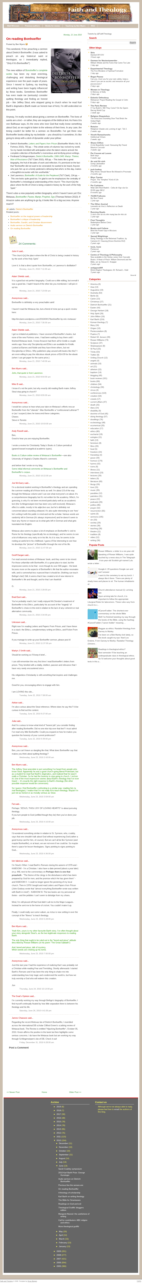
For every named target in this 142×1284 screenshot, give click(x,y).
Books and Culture (99, 228)
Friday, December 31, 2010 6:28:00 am (36, 1042)
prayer (93, 508)
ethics (93, 431)
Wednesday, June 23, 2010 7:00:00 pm (36, 954)
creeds (93, 399)
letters (93, 478)
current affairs (96, 402)
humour (94, 461)
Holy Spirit (95, 313)
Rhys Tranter (97, 177)
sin (91, 520)
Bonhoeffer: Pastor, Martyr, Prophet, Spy (35, 197)
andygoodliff (97, 268)
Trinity (93, 352)
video (93, 537)
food (92, 449)
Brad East (16, 597)
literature (94, 481)
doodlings (94, 419)
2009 (59, 1251)
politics (93, 505)
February (63, 1242)
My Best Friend (97, 198)
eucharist (94, 434)
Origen (93, 328)
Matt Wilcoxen (13, 26)
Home (44, 1092)
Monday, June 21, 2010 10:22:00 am (35, 476)
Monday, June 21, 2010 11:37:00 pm (35, 643)
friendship (95, 455)
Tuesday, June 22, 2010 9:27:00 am (35, 714)
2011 (59, 1136)
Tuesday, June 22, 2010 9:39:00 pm (35, 739)
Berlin (93, 296)
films (92, 446)
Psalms (93, 334)
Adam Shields (18, 276)
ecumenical (95, 425)
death (93, 405)
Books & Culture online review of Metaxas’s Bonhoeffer (37, 455)
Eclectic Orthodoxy (100, 97)
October (63, 1151)
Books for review (52, 26)
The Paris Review (99, 106)
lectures (94, 475)
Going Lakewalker (98, 164)
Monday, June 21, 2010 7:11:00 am (34, 269)
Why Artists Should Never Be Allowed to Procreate (111, 172)
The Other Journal (99, 204)
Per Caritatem (97, 185)
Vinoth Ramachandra (100, 135)
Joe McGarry (18, 483)
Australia (94, 293)
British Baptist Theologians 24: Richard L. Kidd (109, 270)
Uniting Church (97, 358)
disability (94, 411)
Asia (92, 287)
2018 (59, 1110)
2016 (59, 1118)
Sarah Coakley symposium (70, 1169)
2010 (59, 1140)
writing (93, 540)
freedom (94, 452)
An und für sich (98, 161)
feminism (94, 443)
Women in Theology (100, 90)
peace (93, 499)
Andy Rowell (17, 431)
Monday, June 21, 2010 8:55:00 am (35, 395)
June (61, 1166)
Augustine (95, 290)
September (64, 1154)
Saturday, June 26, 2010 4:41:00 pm (35, 1011)
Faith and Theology (6, 1281)
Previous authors (32, 26)
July (61, 1162)
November (64, 1147)
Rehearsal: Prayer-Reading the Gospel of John (109, 100)
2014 (59, 1125)
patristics (94, 496)
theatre (93, 531)
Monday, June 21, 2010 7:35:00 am (35, 323)
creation (94, 396)
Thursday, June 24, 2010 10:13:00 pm (36, 989)
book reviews (96, 378)
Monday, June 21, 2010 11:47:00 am (35, 548)
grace (93, 458)
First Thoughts (98, 220)
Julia (14, 721)
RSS (93, 26)
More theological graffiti (68, 1226)
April (61, 1235)
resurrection (96, 511)
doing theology (97, 416)
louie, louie (96, 247)
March (62, 1239)
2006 (59, 1262)
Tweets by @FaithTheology (100, 34)
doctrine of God (97, 413)
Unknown (16, 622)
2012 (59, 1133)
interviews (95, 472)
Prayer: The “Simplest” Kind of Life (104, 180)
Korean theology (97, 322)
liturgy (93, 484)
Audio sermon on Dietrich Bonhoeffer (26, 225)
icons (93, 466)
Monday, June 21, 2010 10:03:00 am (35, 424)
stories (93, 525)
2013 (59, 1129)
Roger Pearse (97, 77)
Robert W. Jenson (98, 337)
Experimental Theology (101, 68)
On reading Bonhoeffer (23, 39)
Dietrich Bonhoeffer (24, 209)
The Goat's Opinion (20, 996)
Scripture (94, 343)
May (61, 1231)
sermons (94, 517)
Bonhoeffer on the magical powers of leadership (31, 216)
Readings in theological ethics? (111, 649)
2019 (59, 1107)
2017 (59, 1114)
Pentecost (95, 249)
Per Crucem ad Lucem (101, 153)
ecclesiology (96, 422)
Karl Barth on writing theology (71, 1196)
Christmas (95, 302)
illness (93, 470)
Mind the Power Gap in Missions (104, 231)
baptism (94, 372)
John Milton (95, 316)
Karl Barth (95, 319)
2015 (59, 1121)
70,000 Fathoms (98, 196)
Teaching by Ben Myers (75, 26)
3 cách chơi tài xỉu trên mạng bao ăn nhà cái (108, 214)
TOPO (139, 1281)
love (92, 487)
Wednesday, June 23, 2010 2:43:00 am (36, 757)
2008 (59, 1255)
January (63, 1246)
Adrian (15, 702)
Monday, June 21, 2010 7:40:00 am (35, 361)
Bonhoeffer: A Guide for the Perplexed (42, 175)
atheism (94, 369)
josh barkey (96, 169)
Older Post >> (75, 1092)
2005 (59, 1266)
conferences (96, 393)
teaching (94, 528)
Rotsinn (94, 126)
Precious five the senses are (70, 1185)
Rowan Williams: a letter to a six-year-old (116, 551)
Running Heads (98, 212)
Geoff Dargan (18, 555)
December (64, 1143)
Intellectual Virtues (98, 137)
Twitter (93, 355)
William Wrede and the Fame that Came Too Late (110, 63)
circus (93, 390)
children (94, 384)
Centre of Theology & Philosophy (106, 255)
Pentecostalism (97, 331)
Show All (133, 275)
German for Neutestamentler (104, 60)
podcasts (94, 502)
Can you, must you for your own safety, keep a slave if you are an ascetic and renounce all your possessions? (110, 81)
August (62, 1158)
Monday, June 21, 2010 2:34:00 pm (35, 615)
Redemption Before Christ (101, 222)
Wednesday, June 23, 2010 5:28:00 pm (36, 919)
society (93, 523)
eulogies (94, 437)
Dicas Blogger (32, 1281)
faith (92, 440)
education (95, 428)
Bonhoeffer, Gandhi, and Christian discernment (31, 222)
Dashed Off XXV (97, 55)
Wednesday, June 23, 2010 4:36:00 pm (36, 854)
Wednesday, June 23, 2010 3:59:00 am (36, 797)
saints (93, 514)
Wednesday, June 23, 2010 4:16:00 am (36, 822)
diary (92, 408)
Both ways (95, 156)
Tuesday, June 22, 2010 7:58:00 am (35, 695)
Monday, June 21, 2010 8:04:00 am (35, 377)
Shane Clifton (97, 143)
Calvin (93, 299)
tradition (94, 534)
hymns (93, 464)
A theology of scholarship (69, 1193)
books (93, 381)
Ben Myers (17, 368)
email (116, 1109)
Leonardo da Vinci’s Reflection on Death (107, 206)
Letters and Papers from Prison (43, 143)
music (93, 490)
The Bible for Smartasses (69, 1200)
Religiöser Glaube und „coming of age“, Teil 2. (109, 129)
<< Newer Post (13, 1092)
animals (94, 363)
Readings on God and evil (69, 1204)
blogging (94, 375)
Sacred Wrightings (99, 236)
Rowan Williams (97, 340)
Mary (92, 325)
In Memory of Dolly (98, 92)
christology (95, 387)
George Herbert (97, 310)
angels (93, 360)
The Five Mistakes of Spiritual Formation (107, 71)
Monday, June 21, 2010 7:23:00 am (35, 291)
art (91, 366)
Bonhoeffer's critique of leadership (25, 219)
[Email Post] (28, 44)
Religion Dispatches (100, 116)
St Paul (93, 349)
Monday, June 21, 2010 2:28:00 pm (35, 590)
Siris (93, 52)
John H (15, 251)
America (94, 284)
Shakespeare (96, 346)
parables (94, 493)
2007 (59, 1259)
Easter (93, 307)
